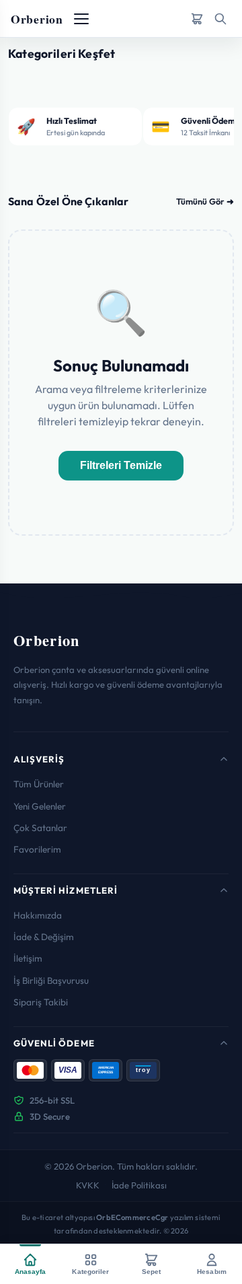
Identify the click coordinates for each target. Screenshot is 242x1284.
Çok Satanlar (40, 828)
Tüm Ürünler (38, 784)
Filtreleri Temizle (121, 465)
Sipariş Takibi (40, 1002)
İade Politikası (139, 1185)
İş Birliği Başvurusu (51, 980)
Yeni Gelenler (39, 806)
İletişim (27, 958)
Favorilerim (37, 849)
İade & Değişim (43, 937)
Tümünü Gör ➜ (205, 201)
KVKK (87, 1185)
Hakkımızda (37, 915)
